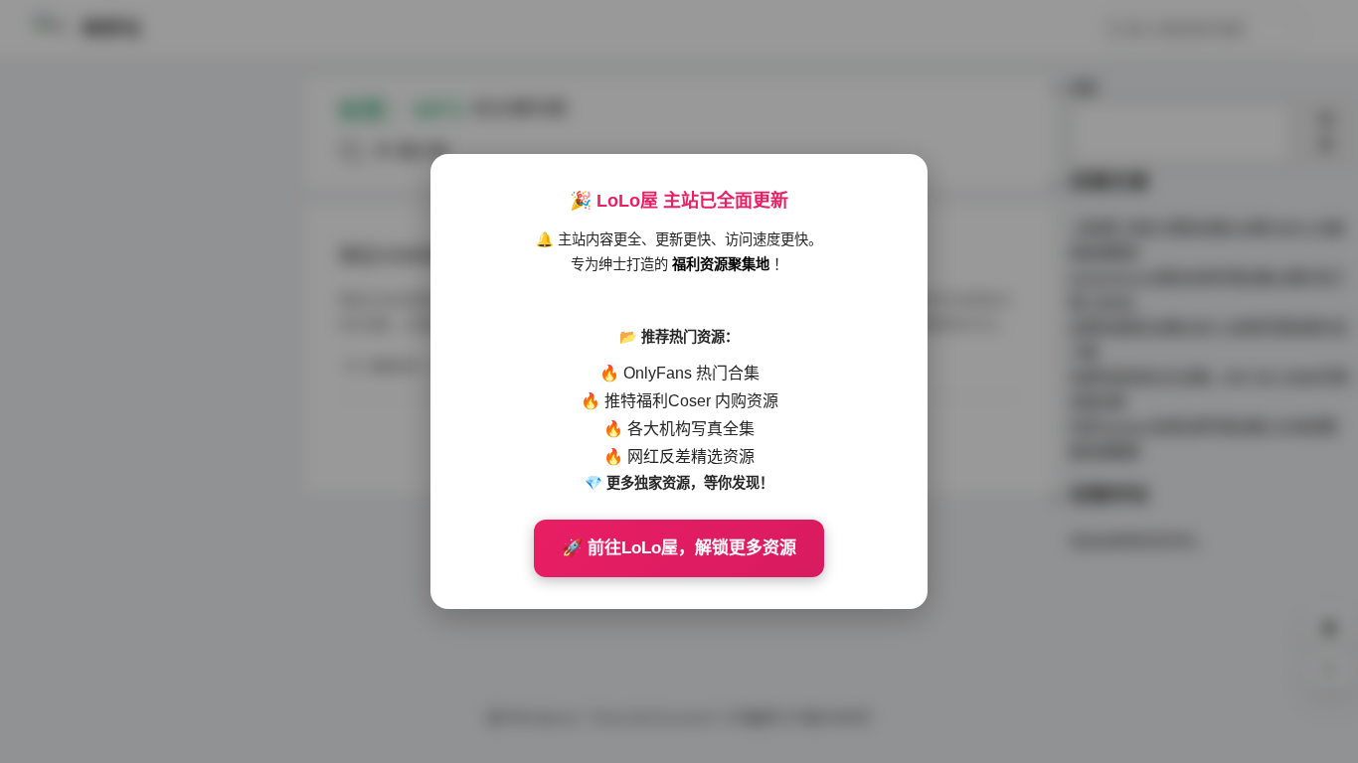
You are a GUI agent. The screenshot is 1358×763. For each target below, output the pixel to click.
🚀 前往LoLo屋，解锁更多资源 (679, 547)
